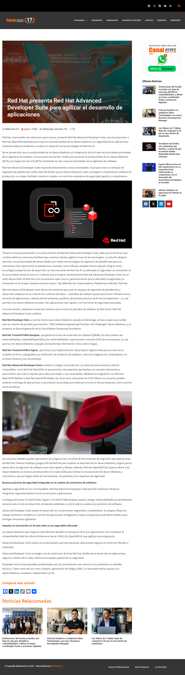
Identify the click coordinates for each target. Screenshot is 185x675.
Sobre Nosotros (142, 667)
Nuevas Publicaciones (119, 667)
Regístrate (176, 20)
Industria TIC (60, 129)
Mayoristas (97, 20)
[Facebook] (149, 6)
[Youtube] (165, 6)
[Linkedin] (159, 6)
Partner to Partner (131, 20)
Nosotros (161, 20)
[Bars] (170, 6)
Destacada (47, 129)
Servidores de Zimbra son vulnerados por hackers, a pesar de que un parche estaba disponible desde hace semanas (170, 150)
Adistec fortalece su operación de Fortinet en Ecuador (170, 193)
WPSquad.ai (57, 666)
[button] (179, 5)
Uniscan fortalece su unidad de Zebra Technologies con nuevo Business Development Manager (170, 115)
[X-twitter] (154, 6)
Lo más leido (160, 667)
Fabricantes (112, 20)
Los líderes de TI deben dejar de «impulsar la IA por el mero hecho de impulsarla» (170, 132)
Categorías (79, 20)
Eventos (149, 20)
